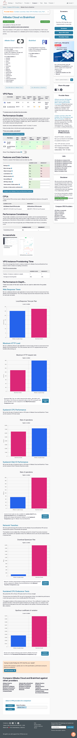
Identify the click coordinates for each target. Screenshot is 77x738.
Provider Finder (64, 37)
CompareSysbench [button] (45, 516)
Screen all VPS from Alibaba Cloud (14, 134)
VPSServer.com (23, 734)
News (45, 3)
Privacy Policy (37, 724)
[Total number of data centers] (19, 184)
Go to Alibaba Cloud (9, 21)
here (69, 149)
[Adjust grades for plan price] (21, 152)
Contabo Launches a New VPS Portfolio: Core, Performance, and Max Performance (39, 11)
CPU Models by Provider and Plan (63, 166)
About (35, 727)
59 (23, 230)
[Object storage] (12, 171)
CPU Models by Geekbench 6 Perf (63, 163)
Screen (10, 709)
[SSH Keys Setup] (12, 181)
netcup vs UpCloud (59, 213)
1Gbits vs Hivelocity (59, 212)
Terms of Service (38, 726)
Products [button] (51, 3)
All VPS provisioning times (10, 268)
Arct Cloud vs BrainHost (41, 692)
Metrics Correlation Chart (61, 171)
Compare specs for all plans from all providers (15, 112)
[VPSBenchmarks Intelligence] (73, 734)
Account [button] (70, 3)
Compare (10, 705)
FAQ (35, 723)
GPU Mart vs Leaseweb (60, 210)
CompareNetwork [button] (45, 583)
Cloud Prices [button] (18, 3)
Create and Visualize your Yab (63, 72)
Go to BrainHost (45, 21)
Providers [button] (27, 3)
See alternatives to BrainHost (38, 87)
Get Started (58, 70)
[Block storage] (11, 168)
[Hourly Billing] (11, 179)
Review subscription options (58, 730)
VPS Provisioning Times (60, 169)
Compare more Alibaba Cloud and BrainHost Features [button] (18, 191)
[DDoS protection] (12, 176)
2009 (11, 49)
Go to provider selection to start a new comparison (16, 27)
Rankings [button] (10, 3)
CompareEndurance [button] (45, 653)
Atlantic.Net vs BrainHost (26, 683)
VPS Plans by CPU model (61, 168)
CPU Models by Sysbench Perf (62, 160)
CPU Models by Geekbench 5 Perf (63, 161)
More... (56, 219)
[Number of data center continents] (21, 187)
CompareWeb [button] (45, 400)
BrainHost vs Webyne (8, 686)
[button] (10, 670)
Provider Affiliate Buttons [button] (61, 198)
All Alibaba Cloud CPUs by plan (11, 206)
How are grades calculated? (12, 131)
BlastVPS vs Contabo (60, 216)
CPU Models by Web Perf (61, 164)
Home (4, 7)
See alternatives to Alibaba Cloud (14, 87)
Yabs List (58, 74)
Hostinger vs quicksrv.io (60, 218)
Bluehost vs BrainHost (9, 688)
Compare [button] (34, 3)
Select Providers (20, 705)
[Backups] (8, 165)
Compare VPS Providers (13, 7)
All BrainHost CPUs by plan (34, 206)
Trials (41, 3)
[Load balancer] (11, 173)
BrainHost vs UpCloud (25, 686)
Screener (64, 28)
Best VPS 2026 (64, 32)
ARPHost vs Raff (59, 215)
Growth (9, 102)
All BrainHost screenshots (26, 255)
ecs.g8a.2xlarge (11, 106)
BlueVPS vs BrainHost (25, 684)
